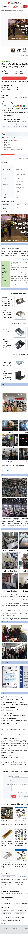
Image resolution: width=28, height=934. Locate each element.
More (2, 923)
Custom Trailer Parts (6, 884)
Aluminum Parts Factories (8, 910)
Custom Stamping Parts (19, 913)
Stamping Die (20, 899)
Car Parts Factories (7, 913)
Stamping (24, 10)
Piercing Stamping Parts (21, 903)
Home (2, 10)
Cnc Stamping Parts (7, 917)
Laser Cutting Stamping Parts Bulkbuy (11, 920)
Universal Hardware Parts (8, 899)
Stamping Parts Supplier (20, 917)
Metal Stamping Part (6, 882)
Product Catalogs (22, 876)
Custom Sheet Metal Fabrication (8, 879)
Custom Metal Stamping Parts (21, 879)
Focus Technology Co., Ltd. (18, 928)
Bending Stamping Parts (8, 903)
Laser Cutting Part (19, 882)
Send (14, 796)
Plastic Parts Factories (22, 910)
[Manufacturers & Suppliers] (14, 2)
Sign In (3, 149)
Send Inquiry (14, 78)
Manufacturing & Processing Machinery (13, 10)
